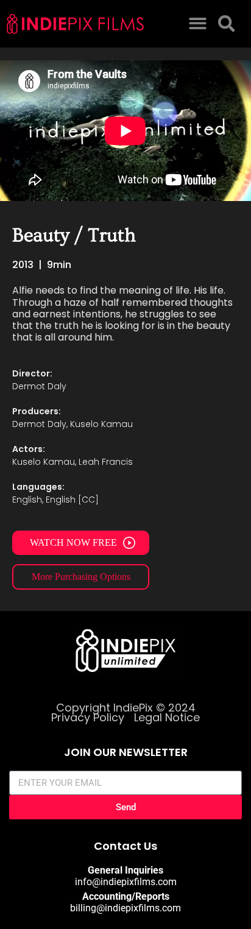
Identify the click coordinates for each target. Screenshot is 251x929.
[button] (197, 24)
